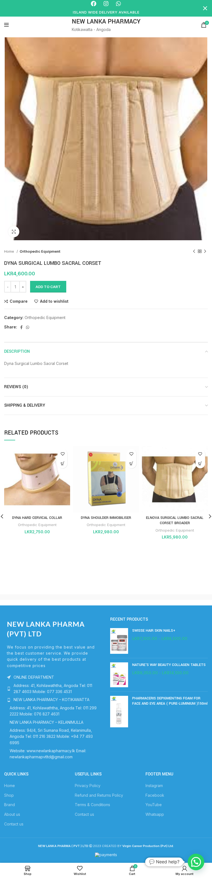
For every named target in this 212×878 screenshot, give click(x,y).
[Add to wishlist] (62, 454)
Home (9, 251)
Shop (9, 795)
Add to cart (48, 286)
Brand (9, 804)
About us (12, 814)
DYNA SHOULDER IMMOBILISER (106, 517)
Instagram (154, 785)
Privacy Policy (87, 785)
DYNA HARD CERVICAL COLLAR (37, 517)
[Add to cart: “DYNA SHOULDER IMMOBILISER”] (131, 463)
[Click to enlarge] (13, 231)
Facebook (154, 795)
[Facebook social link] (21, 327)
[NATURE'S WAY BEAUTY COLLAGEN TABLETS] (119, 674)
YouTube (153, 804)
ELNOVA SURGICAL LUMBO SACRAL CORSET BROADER (174, 520)
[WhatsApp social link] (27, 327)
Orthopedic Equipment (40, 251)
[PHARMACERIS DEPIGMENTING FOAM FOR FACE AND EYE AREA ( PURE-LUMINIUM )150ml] (119, 711)
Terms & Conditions (92, 804)
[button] (196, 862)
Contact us (13, 824)
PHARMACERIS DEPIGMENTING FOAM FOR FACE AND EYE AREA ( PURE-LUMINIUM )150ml (170, 701)
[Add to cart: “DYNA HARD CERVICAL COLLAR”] (62, 463)
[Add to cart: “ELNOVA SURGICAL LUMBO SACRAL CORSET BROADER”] (200, 463)
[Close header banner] (205, 8)
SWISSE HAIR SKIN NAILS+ (153, 630)
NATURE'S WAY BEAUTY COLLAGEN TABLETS (169, 664)
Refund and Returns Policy (99, 795)
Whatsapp (154, 814)
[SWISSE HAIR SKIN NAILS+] (119, 641)
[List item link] (53, 689)
